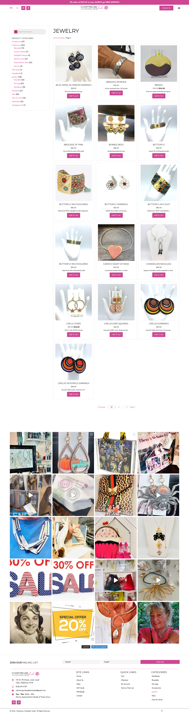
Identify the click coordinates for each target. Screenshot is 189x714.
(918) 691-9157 (21, 686)
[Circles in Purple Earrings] (73, 361)
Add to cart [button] (73, 96)
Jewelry (15, 77)
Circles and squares (116, 323)
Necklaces (18, 87)
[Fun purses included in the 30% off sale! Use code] (116, 538)
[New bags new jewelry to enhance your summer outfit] (116, 580)
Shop (78, 684)
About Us (79, 680)
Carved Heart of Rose (116, 264)
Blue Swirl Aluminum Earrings (73, 85)
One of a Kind (17, 98)
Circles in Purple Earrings (73, 383)
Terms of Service (127, 688)
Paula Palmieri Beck (21, 62)
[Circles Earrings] (159, 302)
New (14, 94)
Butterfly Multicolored (73, 204)
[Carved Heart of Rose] (116, 242)
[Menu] (179, 8)
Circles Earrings (159, 323)
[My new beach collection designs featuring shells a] (158, 580)
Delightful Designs (21, 55)
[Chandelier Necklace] (159, 242)
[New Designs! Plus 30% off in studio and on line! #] (158, 538)
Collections (16, 45)
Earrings (17, 83)
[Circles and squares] (116, 302)
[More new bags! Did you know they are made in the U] (30, 495)
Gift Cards (16, 70)
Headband (16, 73)
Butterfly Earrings (116, 204)
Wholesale (80, 692)
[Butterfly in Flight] (159, 182)
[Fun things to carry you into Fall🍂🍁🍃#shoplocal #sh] (116, 495)
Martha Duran (19, 59)
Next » (132, 407)
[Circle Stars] (73, 302)
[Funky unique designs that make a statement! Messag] (30, 538)
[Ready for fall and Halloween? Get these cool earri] (73, 453)
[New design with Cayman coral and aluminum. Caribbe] (116, 623)
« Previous (101, 407)
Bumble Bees (116, 144)
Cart (122, 676)
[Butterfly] (159, 123)
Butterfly (159, 144)
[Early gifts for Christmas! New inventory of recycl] (158, 453)
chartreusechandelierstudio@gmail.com (31, 690)
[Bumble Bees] (116, 123)
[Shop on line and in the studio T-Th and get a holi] (73, 580)
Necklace (15, 90)
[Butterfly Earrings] (116, 182)
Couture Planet (19, 51)
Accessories (16, 41)
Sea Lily (17, 66)
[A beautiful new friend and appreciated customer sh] (158, 623)
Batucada (17, 48)
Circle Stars (73, 323)
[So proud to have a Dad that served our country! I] (30, 623)
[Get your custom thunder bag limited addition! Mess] (116, 453)
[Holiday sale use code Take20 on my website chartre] (73, 623)
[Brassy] (159, 63)
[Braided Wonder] (116, 62)
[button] (23, 8)
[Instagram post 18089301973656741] (30, 580)
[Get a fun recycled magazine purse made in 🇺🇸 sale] (73, 538)
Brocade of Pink (73, 144)
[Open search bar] (17, 8)
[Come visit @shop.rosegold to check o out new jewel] (30, 453)
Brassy (159, 85)
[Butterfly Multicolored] (73, 182)
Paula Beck (16, 101)
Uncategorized (17, 105)
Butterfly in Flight (159, 204)
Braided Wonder (116, 82)
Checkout (124, 680)
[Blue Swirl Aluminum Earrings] (73, 63)
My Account (125, 684)
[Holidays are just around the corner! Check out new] (158, 495)
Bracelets (17, 80)
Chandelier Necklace (158, 264)
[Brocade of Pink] (73, 123)
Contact (79, 695)
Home (55, 38)
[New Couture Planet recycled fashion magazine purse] (73, 495)
